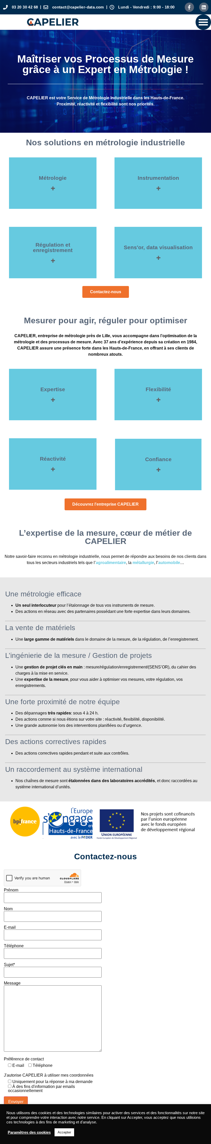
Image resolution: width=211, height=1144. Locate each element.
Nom (8, 909)
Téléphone (14, 946)
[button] (203, 22)
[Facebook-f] (189, 7)
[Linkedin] (203, 7)
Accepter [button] (64, 1132)
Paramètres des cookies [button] (29, 1132)
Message (12, 983)
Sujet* (9, 965)
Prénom (11, 890)
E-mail (10, 927)
